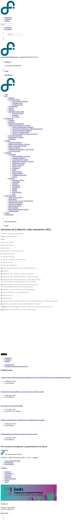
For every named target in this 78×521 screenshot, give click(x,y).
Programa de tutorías (14, 206)
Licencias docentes (17, 113)
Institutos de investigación (16, 123)
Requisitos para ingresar (15, 202)
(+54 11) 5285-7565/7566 (12, 461)
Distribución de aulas (18, 163)
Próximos (6, 370)
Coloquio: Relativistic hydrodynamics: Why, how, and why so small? (19, 434)
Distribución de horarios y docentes (19, 144)
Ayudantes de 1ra (17, 103)
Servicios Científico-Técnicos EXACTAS (24, 134)
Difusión (7, 21)
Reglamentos (16, 185)
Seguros (14, 177)
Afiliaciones (12, 139)
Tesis (13, 194)
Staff (6, 96)
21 (1, 304)
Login (6, 225)
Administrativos (13, 106)
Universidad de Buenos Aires (9, 57)
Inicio (6, 94)
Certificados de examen (19, 175)
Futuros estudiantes (10, 196)
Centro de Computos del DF (20, 132)
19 (1, 298)
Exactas (22, 57)
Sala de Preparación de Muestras (22, 130)
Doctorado (11, 178)
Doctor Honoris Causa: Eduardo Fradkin (12, 406)
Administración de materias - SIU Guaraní (21, 149)
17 (1, 292)
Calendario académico (15, 142)
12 (1, 274)
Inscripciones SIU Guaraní (20, 159)
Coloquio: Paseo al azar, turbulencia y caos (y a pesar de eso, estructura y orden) (22, 391)
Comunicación (9, 214)
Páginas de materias (14, 147)
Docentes (7, 141)
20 (1, 301)
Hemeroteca (15, 168)
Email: (6, 71)
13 (1, 276)
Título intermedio (13, 211)
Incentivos (11, 122)
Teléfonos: (8, 62)
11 (1, 271)
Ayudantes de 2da (17, 105)
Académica (8, 19)
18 (1, 295)
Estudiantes (8, 153)
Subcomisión (16, 182)
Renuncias (15, 115)
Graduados (8, 475)
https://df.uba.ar (9, 464)
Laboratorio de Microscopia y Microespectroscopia (27, 129)
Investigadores (9, 118)
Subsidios (11, 120)
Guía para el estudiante (15, 204)
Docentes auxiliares (14, 99)
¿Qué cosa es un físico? (15, 197)
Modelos (14, 190)
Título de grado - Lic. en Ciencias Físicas (20, 201)
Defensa (14, 189)
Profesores (11, 98)
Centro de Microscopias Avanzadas (22, 127)
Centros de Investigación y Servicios (19, 125)
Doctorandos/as (16, 192)
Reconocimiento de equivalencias (18, 209)
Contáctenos (4, 450)
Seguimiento (16, 187)
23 (1, 309)
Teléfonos (11, 110)
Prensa (7, 482)
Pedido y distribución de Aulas (17, 146)
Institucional (8, 17)
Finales (14, 170)
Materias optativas (17, 173)
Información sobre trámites (16, 111)
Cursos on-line (16, 166)
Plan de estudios (17, 171)
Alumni (7, 213)
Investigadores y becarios (15, 137)
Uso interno (8, 29)
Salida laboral (12, 199)
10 (1, 268)
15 (1, 284)
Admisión (15, 183)
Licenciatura (12, 154)
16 (1, 289)
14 (1, 279)
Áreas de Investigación (15, 135)
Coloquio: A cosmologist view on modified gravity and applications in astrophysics (23, 420)
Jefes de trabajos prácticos (20, 101)
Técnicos (11, 108)
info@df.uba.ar (9, 75)
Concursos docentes (14, 151)
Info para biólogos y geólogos (21, 156)
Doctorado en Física (18, 180)
